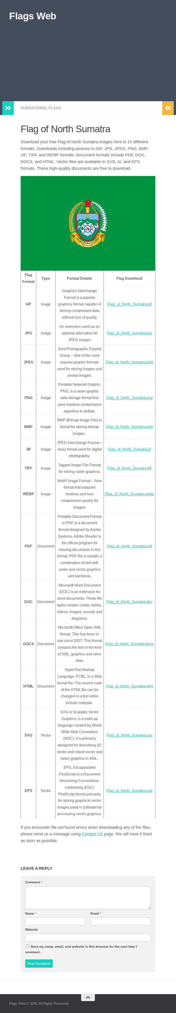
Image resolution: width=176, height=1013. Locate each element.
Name (30, 913)
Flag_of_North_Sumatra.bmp (129, 427)
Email (96, 913)
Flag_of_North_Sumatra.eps (129, 791)
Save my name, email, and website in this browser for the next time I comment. (81, 949)
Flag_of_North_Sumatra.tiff (129, 468)
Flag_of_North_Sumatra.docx (129, 644)
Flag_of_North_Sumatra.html (129, 686)
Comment (33, 882)
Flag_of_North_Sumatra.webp (129, 494)
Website (31, 929)
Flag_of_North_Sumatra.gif (129, 304)
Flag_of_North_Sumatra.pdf (129, 546)
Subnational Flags (41, 108)
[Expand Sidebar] (8, 108)
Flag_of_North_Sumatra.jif (129, 449)
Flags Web (32, 16)
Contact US (92, 834)
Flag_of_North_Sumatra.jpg (129, 333)
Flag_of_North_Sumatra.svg (129, 735)
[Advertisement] (88, 67)
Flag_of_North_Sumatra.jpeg (129, 362)
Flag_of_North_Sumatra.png (129, 398)
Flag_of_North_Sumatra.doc (129, 602)
